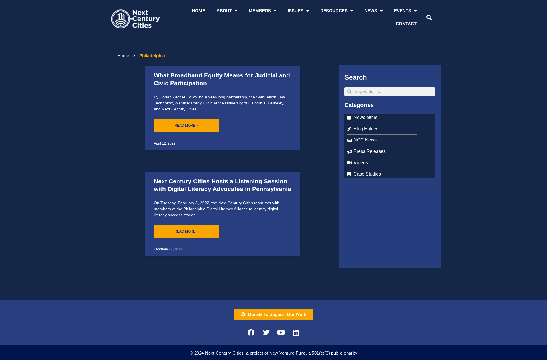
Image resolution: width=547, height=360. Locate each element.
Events (402, 10)
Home (198, 10)
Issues (295, 10)
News (370, 10)
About (224, 10)
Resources (334, 10)
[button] (429, 17)
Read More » (186, 125)
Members (260, 10)
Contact (406, 23)
